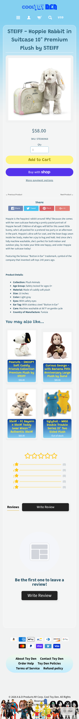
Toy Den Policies (49, 663)
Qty (39, 144)
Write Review (45, 507)
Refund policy (53, 668)
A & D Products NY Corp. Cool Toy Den (38, 697)
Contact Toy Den (51, 658)
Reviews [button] (13, 507)
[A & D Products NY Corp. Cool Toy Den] (39, 7)
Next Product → (66, 194)
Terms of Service (28, 668)
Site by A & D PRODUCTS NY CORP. (39, 705)
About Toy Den (26, 658)
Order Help (26, 663)
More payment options (39, 180)
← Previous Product (14, 194)
